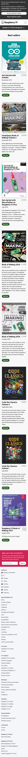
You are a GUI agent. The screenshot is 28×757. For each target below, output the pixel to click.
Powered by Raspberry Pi (8, 670)
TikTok (5, 581)
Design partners (5, 673)
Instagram (6, 587)
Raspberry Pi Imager (6, 706)
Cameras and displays (7, 684)
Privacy (3, 637)
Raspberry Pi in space (7, 668)
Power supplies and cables (8, 689)
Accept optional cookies (14, 13)
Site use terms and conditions (9, 624)
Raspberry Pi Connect (7, 701)
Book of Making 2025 (11, 265)
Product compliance (6, 660)
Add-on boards (5, 687)
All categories (5, 715)
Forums (3, 727)
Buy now (5, 95)
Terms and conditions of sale (9, 634)
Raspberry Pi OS (5, 709)
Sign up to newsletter (9, 572)
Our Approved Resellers (7, 612)
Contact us (4, 605)
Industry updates (5, 663)
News (2, 600)
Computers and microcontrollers (10, 682)
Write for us (4, 751)
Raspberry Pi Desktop (7, 704)
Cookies (3, 629)
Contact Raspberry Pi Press (8, 753)
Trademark (4, 607)
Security (3, 639)
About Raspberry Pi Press (8, 743)
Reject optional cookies (14, 17)
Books (3, 748)
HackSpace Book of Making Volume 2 (10, 136)
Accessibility (4, 617)
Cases (3, 692)
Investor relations (6, 602)
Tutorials (3, 651)
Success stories (5, 675)
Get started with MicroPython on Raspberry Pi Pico (9, 202)
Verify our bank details (7, 642)
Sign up (22, 563)
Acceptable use (5, 627)
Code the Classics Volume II (9, 403)
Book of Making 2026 (11, 337)
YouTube (5, 584)
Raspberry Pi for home (7, 649)
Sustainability (5, 619)
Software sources (6, 720)
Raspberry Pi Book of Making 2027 (11, 529)
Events (3, 730)
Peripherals (4, 694)
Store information (6, 737)
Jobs (2, 614)
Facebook (6, 592)
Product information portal (8, 718)
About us (3, 610)
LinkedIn (5, 590)
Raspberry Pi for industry (8, 658)
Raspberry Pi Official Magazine (12, 27)
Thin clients (4, 665)
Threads (5, 578)
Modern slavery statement (8, 622)
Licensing (4, 632)
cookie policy (5, 8)
